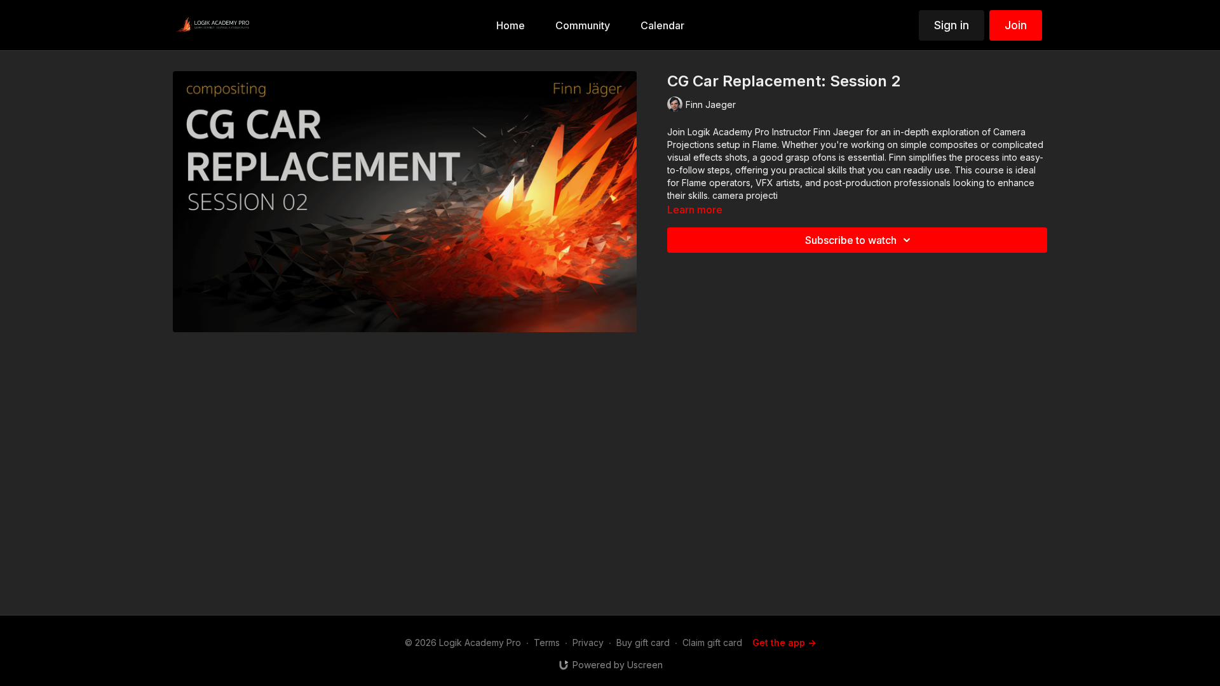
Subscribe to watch (851, 240)
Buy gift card (643, 642)
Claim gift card (712, 642)
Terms (547, 642)
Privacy (588, 642)
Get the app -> (784, 642)
